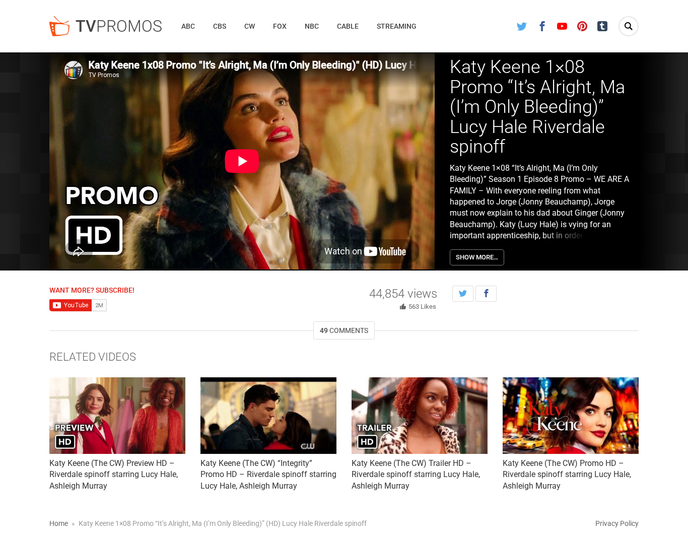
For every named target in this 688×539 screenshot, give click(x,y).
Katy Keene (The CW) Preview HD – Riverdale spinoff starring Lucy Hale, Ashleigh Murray (113, 474)
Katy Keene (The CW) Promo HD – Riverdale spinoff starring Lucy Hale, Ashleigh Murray (567, 474)
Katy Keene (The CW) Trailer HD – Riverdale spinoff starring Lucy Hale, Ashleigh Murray (416, 474)
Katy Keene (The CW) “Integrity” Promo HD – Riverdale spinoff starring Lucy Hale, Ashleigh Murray (268, 474)
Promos (119, 26)
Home (58, 523)
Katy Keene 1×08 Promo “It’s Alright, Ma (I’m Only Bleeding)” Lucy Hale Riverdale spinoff (537, 106)
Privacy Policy (617, 523)
